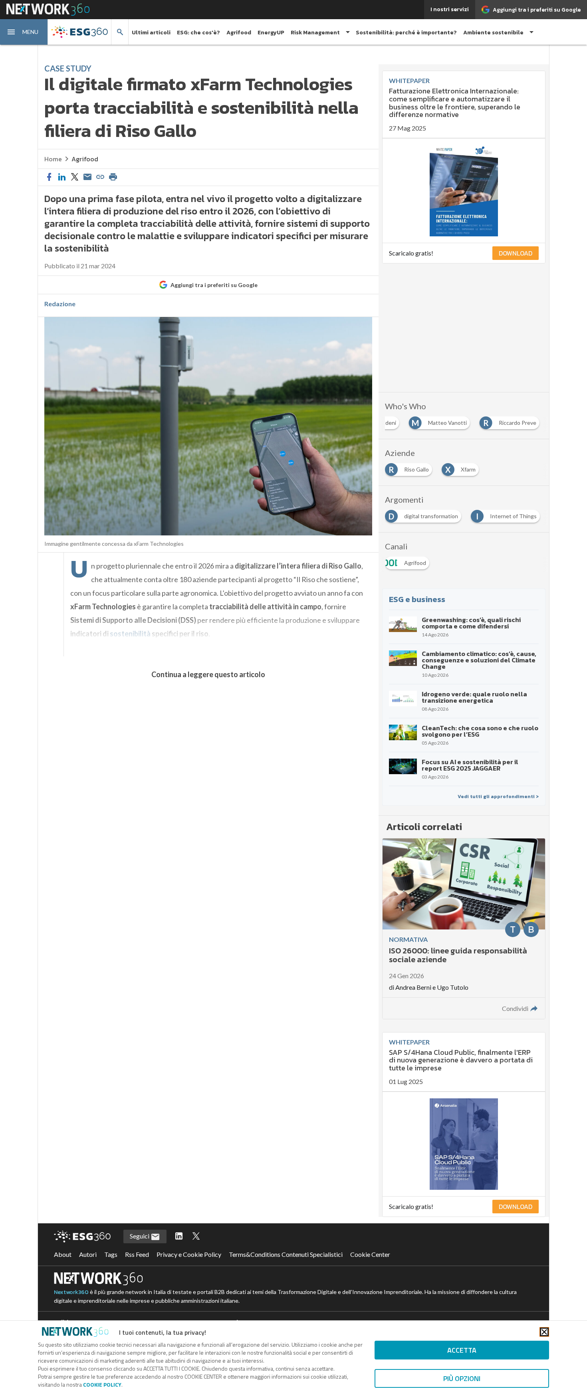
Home (53, 159)
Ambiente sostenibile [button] (493, 32)
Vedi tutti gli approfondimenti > (498, 796)
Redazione (59, 304)
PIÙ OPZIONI (461, 1378)
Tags (110, 1254)
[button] (24, 32)
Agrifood (238, 32)
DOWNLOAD (515, 253)
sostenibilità (130, 633)
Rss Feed (137, 1254)
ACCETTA (461, 1350)
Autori (88, 1254)
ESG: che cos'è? (198, 32)
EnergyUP (271, 32)
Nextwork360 (71, 1292)
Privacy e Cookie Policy (189, 1254)
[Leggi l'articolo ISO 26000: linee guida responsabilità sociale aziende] (464, 928)
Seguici (140, 1236)
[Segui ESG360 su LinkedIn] (179, 1236)
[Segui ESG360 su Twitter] (196, 1236)
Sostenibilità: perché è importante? (406, 32)
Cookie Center (370, 1254)
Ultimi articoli (151, 32)
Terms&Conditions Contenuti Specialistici (286, 1254)
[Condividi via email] (87, 177)
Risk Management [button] (315, 32)
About (62, 1254)
